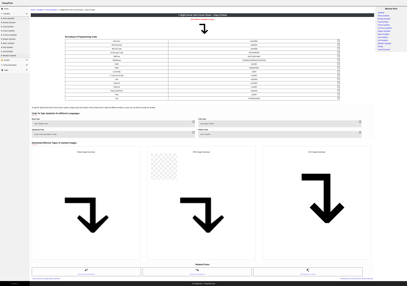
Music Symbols (8, 43)
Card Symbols (8, 27)
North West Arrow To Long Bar (308, 274)
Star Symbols (8, 47)
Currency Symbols (10, 35)
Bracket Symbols (9, 22)
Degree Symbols (9, 39)
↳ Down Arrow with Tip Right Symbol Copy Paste (46, 278)
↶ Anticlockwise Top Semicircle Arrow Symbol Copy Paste (356, 278)
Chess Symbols (9, 31)
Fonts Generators (10, 65)
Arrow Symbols (8, 18)
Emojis (6, 60)
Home (6, 9)
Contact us (14, 283)
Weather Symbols (9, 56)
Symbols (6, 14)
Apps (4, 70)
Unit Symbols (8, 51)
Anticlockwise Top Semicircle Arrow (86, 274)
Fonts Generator (384, 49)
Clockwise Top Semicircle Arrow (197, 274)
